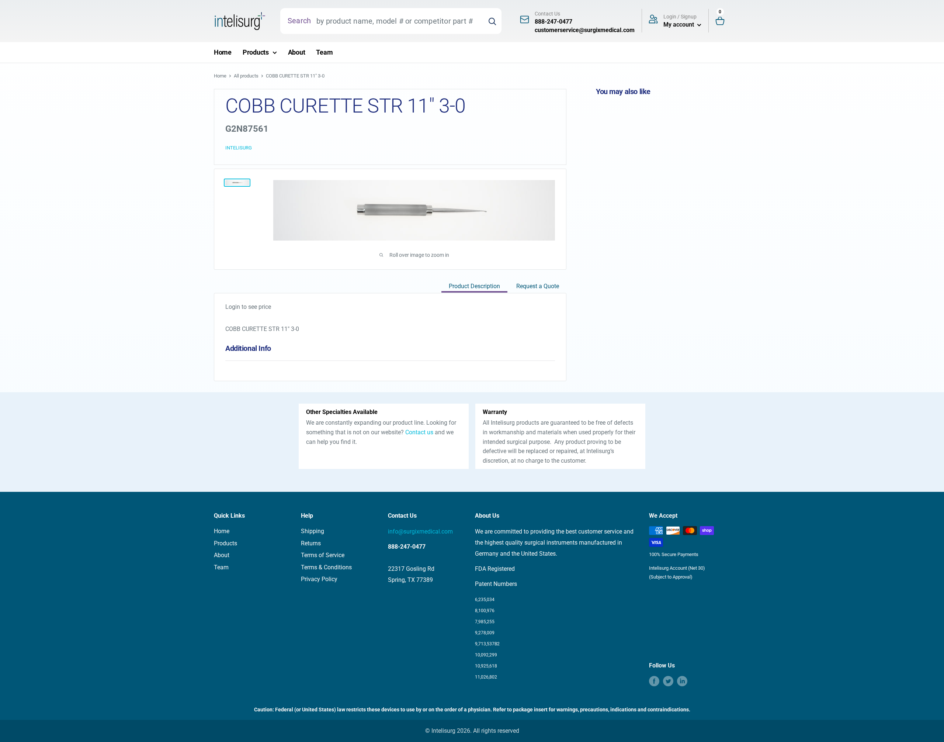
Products (256, 52)
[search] (397, 21)
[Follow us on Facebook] (654, 681)
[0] (723, 21)
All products (246, 76)
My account (679, 24)
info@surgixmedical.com (420, 531)
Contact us (419, 432)
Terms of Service (322, 555)
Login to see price (248, 306)
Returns (311, 543)
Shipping (312, 531)
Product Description (474, 286)
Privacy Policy (319, 579)
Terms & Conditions (326, 567)
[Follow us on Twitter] (668, 681)
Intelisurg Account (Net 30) (677, 568)
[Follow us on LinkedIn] (682, 681)
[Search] (492, 21)
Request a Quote (537, 286)
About (296, 52)
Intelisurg (238, 148)
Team (324, 52)
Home (223, 52)
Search (299, 20)
